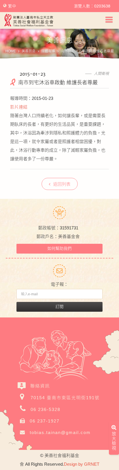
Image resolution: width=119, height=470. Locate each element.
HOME (10, 51)
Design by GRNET (81, 464)
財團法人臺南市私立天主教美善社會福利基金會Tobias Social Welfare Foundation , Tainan (28, 20)
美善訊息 (29, 51)
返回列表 (61, 184)
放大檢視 (114, 441)
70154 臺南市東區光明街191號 (65, 397)
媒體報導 (48, 51)
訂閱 (59, 306)
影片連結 (18, 106)
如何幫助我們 (59, 248)
